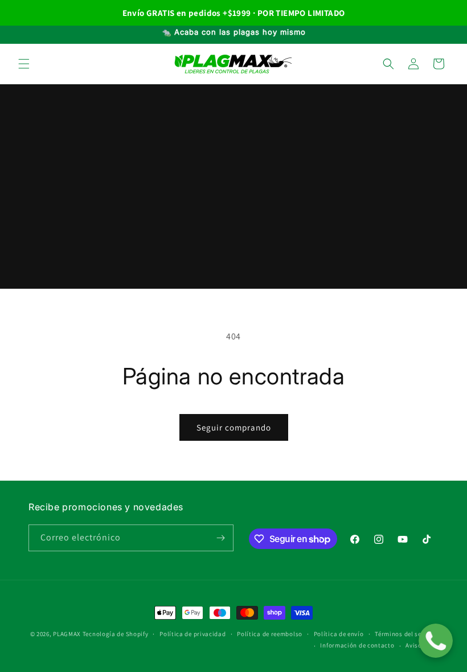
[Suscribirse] (220, 538)
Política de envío (339, 634)
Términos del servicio (407, 634)
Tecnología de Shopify (116, 634)
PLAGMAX (67, 634)
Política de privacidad (192, 634)
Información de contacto (357, 645)
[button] (23, 63)
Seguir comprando (233, 427)
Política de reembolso (269, 634)
